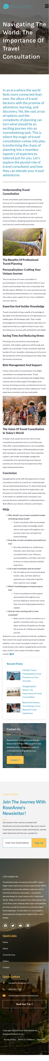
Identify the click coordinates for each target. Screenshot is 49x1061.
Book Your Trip (23, 1004)
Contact (14, 760)
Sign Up (38, 842)
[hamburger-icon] (45, 7)
